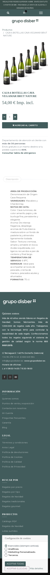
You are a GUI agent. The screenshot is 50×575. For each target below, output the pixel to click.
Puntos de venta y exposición (18, 403)
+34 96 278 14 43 (10, 357)
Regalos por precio (12, 487)
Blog (4, 427)
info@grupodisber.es (12, 361)
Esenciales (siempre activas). (23, 545)
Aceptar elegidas (17, 568)
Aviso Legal (8, 447)
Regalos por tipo (11, 492)
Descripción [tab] (12, 179)
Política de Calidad (12, 462)
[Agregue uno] (15, 117)
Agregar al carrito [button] (26, 125)
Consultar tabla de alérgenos (19, 153)
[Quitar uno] (4, 117)
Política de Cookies (12, 457)
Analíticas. (13, 549)
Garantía (6, 422)
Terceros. (13, 555)
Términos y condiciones (15, 442)
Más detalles (36, 568)
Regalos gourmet (11, 506)
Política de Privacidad (13, 466)
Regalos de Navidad (12, 496)
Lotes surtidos (10, 531)
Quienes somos (10, 398)
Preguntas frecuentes (14, 418)
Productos (7, 30)
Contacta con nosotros (14, 408)
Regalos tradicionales (13, 501)
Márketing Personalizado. (22, 552)
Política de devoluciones (15, 452)
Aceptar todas (15, 564)
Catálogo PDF (9, 521)
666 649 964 (28, 357)
